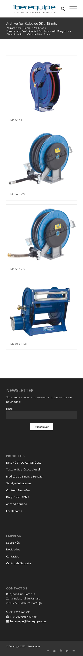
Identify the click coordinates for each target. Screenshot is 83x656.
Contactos (12, 556)
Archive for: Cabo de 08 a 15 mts (31, 23)
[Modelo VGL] (41, 159)
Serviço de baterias (18, 483)
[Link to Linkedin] (67, 650)
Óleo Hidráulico (15, 34)
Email (9, 409)
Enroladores (14, 511)
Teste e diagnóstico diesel (23, 469)
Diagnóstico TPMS (17, 497)
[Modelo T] (41, 84)
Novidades (13, 549)
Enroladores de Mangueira (54, 31)
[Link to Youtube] (61, 650)
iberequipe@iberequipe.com (28, 621)
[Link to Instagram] (54, 650)
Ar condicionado (16, 504)
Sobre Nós (13, 542)
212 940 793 (23, 612)
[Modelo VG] (41, 234)
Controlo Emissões (18, 490)
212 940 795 (23, 617)
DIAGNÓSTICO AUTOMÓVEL (23, 462)
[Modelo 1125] (41, 308)
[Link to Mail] (73, 650)
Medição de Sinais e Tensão (24, 476)
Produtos (38, 27)
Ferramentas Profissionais (21, 31)
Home (26, 27)
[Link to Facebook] (48, 650)
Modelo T (16, 120)
